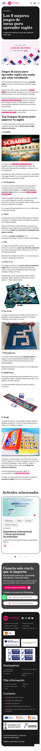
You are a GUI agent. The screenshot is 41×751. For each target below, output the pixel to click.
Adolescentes (9, 520)
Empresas (28, 520)
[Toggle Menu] (4, 3)
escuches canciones (22, 473)
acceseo (21, 741)
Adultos (19, 520)
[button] (4, 545)
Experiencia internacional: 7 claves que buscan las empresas (17, 534)
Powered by (7, 601)
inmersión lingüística (11, 524)
